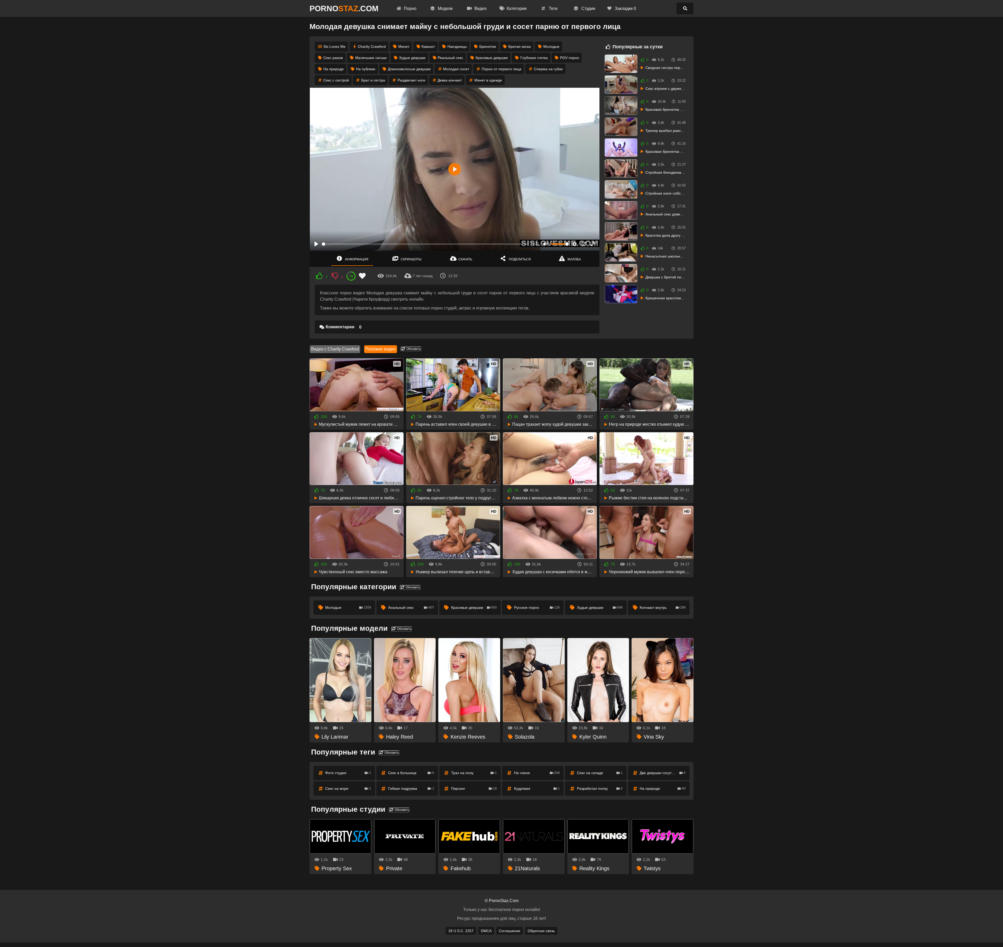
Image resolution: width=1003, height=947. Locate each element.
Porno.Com (344, 8)
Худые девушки (412, 58)
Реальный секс (450, 58)
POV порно (569, 58)
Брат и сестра (373, 80)
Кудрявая (537, 788)
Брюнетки (487, 46)
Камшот (428, 46)
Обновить (413, 349)
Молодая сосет (456, 69)
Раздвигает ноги (411, 80)
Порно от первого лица (501, 69)
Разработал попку (600, 788)
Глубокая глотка (534, 58)
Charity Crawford (372, 46)
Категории (516, 8)
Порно (409, 8)
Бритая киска (519, 46)
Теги (552, 8)
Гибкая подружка (411, 788)
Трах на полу (474, 773)
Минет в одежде (488, 80)
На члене (537, 773)
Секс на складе (600, 773)
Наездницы (457, 46)
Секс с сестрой (336, 80)
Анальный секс (411, 607)
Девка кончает (450, 80)
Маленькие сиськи (371, 58)
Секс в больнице (411, 773)
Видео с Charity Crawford (335, 349)
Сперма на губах (548, 69)
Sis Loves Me (334, 46)
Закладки (625, 8)
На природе (333, 69)
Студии (587, 8)
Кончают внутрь (663, 607)
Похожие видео (380, 349)
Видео (480, 8)
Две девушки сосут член (663, 773)
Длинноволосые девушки (409, 69)
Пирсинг (474, 788)
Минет (403, 46)
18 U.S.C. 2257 (461, 931)
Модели (445, 8)
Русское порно (537, 607)
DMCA (486, 931)
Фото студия (348, 773)
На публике (365, 69)
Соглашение (509, 931)
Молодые (551, 46)
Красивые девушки (492, 58)
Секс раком (333, 58)
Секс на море (348, 788)
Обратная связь (541, 931)
